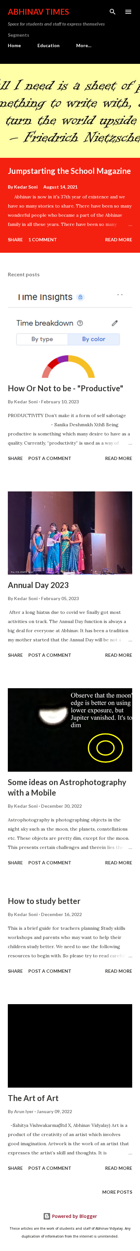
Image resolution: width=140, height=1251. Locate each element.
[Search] (113, 12)
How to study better (44, 901)
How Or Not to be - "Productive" (65, 388)
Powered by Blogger (74, 1216)
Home (14, 45)
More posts (117, 1192)
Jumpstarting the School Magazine (69, 170)
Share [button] (15, 239)
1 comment (42, 239)
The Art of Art (33, 1098)
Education (48, 45)
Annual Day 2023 (38, 585)
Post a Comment (49, 458)
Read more (118, 239)
